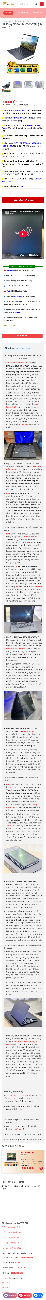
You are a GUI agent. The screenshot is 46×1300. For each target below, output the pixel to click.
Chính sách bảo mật (10, 1238)
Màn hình (38, 13)
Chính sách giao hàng (11, 1232)
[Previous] (5, 55)
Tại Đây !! (24, 1109)
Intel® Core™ (29, 537)
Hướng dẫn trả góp (10, 1243)
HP (7, 493)
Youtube (6, 1288)
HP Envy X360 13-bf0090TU (15, 362)
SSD (18, 586)
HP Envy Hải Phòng (22, 1095)
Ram (15, 566)
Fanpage (6, 1282)
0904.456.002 (26, 1257)
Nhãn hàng (19, 21)
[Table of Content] (28, 348)
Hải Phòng (18, 1129)
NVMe (39, 586)
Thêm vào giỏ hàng (23, 200)
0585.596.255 (21, 1268)
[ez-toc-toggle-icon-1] (27, 348)
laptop (24, 424)
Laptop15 (17, 1098)
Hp (27, 21)
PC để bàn (23, 13)
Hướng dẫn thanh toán (12, 1248)
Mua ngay (22, 336)
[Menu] (42, 4)
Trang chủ (6, 21)
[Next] (41, 55)
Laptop (8, 13)
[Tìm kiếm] (36, 4)
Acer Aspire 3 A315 (28, 1152)
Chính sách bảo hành (11, 1227)
